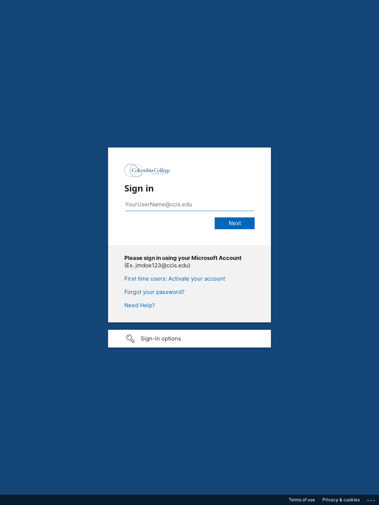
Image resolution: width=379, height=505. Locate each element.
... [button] (371, 498)
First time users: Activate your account (174, 278)
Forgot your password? (154, 291)
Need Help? (139, 305)
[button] (189, 339)
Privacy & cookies (341, 499)
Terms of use (302, 499)
